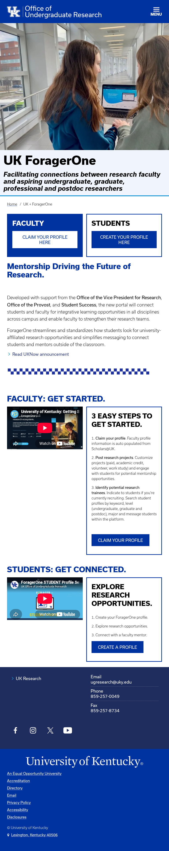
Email (11, 795)
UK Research (28, 678)
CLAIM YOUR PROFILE (120, 540)
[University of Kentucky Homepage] (84, 762)
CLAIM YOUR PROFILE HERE (45, 240)
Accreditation (18, 781)
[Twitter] (50, 731)
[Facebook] (15, 731)
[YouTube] (68, 731)
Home (12, 204)
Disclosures (16, 817)
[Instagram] (33, 731)
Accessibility (17, 810)
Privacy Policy (19, 802)
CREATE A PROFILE (117, 647)
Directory (15, 788)
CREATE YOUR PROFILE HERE (124, 240)
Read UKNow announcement (40, 354)
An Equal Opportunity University (34, 773)
